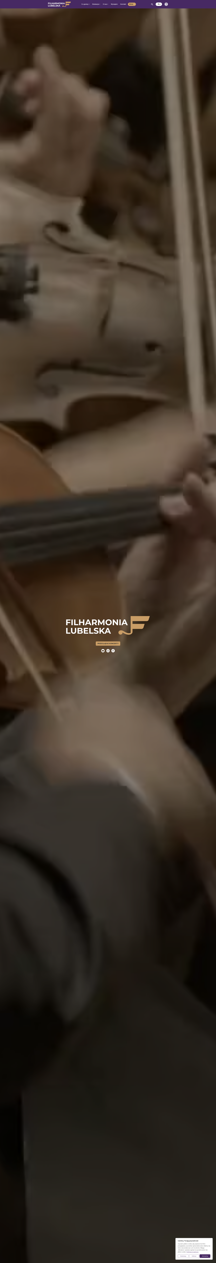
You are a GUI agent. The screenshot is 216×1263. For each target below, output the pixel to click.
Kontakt (123, 4)
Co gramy (85, 4)
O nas (105, 4)
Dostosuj (183, 1256)
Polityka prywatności (192, 1252)
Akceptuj (205, 1256)
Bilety (131, 4)
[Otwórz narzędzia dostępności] (166, 4)
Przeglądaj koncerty (108, 643)
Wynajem (114, 4)
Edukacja (95, 4)
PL (159, 4)
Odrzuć (194, 1256)
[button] (159, 4)
